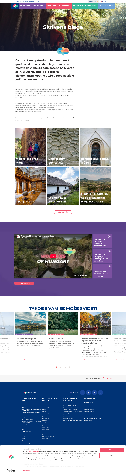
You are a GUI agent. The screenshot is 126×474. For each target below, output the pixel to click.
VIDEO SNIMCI (24, 283)
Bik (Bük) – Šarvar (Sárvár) (48, 432)
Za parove (86, 415)
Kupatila (44, 409)
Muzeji (44, 414)
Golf (23, 440)
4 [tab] (69, 367)
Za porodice (86, 404)
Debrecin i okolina (46, 425)
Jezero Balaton (45, 423)
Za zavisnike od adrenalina (90, 413)
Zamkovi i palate (25, 414)
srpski (105, 1)
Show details (26, 470)
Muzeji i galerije (25, 415)
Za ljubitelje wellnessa (89, 411)
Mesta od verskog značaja (27, 419)
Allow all (111, 450)
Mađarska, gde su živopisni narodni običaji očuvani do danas (31, 422)
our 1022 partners (33, 451)
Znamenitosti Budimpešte (48, 405)
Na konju (24, 438)
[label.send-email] (110, 378)
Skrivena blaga (45, 413)
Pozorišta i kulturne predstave (28, 417)
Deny (111, 455)
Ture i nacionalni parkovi (27, 434)
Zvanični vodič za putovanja (24, 1)
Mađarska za (105, 6)
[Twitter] (94, 392)
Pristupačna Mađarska (68, 418)
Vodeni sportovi (25, 433)
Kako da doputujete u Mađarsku (70, 407)
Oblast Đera (45, 438)
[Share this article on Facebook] (102, 378)
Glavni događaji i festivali (27, 424)
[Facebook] (88, 392)
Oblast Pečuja (45, 429)
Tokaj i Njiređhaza (46, 427)
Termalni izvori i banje (27, 405)
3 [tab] (65, 367)
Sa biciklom (24, 436)
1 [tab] (56, 367)
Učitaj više (63, 212)
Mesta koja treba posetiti (58, 6)
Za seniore (86, 407)
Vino (23, 429)
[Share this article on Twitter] (106, 378)
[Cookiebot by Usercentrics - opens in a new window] (11, 470)
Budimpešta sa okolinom (48, 422)
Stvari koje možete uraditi (31, 6)
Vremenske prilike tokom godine (70, 413)
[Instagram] (100, 392)
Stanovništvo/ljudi (67, 416)
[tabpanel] (63, 339)
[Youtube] (82, 392)
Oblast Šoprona (45, 431)
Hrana (23, 427)
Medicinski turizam (26, 407)
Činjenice (65, 414)
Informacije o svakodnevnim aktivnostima (72, 411)
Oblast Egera (45, 434)
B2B (38, 1)
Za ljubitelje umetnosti (89, 409)
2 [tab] (61, 367)
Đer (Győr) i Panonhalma (48, 436)
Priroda (44, 411)
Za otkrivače (86, 406)
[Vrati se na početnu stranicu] (15, 6)
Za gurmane (86, 416)
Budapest (44, 420)
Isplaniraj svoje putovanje (84, 6)
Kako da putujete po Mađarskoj (70, 409)
